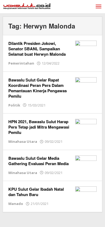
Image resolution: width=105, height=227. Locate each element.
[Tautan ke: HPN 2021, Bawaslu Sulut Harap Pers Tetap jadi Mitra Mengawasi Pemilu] (86, 126)
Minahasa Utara (22, 141)
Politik (14, 105)
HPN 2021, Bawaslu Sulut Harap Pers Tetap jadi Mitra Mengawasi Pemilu (38, 127)
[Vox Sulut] (27, 5)
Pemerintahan (21, 63)
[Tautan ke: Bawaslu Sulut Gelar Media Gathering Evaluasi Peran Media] (86, 162)
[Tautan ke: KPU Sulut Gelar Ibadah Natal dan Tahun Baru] (86, 194)
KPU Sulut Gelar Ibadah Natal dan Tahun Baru (36, 191)
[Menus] (98, 6)
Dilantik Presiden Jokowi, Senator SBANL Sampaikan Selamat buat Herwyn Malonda (37, 48)
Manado (15, 203)
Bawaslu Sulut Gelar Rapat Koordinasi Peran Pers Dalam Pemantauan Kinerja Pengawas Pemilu (37, 88)
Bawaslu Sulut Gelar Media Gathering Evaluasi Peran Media (38, 160)
